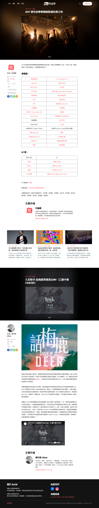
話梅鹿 (37, 379)
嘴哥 (62, 133)
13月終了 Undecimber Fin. (34, 112)
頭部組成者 (34, 79)
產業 (34, 9)
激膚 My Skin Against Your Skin (57, 174)
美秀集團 (62, 145)
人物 (9, 3)
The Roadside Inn (62, 79)
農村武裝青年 (62, 95)
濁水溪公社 (61, 83)
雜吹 (23, 3)
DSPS (34, 100)
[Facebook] (8, 96)
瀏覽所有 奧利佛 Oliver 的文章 (43, 470)
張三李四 (62, 120)
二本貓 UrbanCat (57, 170)
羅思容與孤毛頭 (62, 141)
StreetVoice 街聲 (55, 497)
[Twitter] (11, 96)
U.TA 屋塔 (29, 174)
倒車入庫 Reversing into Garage (62, 91)
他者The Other (57, 166)
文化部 (13, 83)
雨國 (30, 183)
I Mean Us (34, 83)
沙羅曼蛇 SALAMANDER (62, 116)
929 (34, 104)
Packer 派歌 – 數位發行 (67, 497)
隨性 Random (34, 133)
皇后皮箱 (62, 100)
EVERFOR (34, 91)
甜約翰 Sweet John (62, 104)
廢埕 (29, 162)
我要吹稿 (87, 3)
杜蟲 (29, 170)
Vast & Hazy (34, 116)
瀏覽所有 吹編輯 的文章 (41, 218)
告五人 (29, 166)
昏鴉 (34, 145)
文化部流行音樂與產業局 (36, 188)
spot (9, 83)
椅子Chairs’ (34, 87)
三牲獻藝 (62, 108)
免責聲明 (9, 503)
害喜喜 (62, 112)
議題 (14, 3)
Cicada (62, 124)
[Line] (14, 96)
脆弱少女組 (57, 162)
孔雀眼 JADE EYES (34, 137)
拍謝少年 (34, 141)
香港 (9, 346)
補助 (9, 86)
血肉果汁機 (61, 137)
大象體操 (34, 108)
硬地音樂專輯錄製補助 (13, 93)
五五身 (62, 87)
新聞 (18, 3)
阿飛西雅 (34, 95)
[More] (16, 96)
